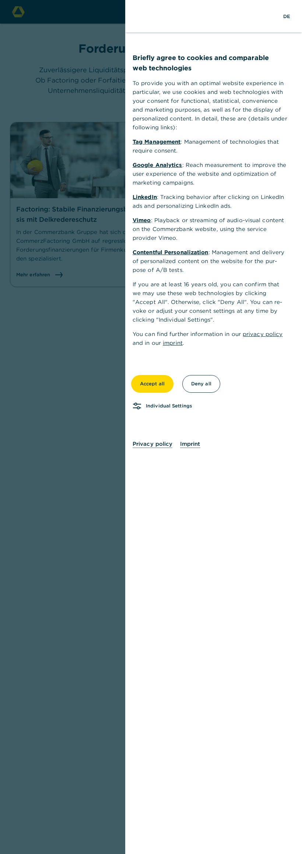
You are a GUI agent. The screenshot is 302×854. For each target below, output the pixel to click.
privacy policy (262, 333)
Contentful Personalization (170, 252)
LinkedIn (145, 196)
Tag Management (156, 141)
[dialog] (151, 427)
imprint (173, 342)
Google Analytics (157, 164)
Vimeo (142, 220)
